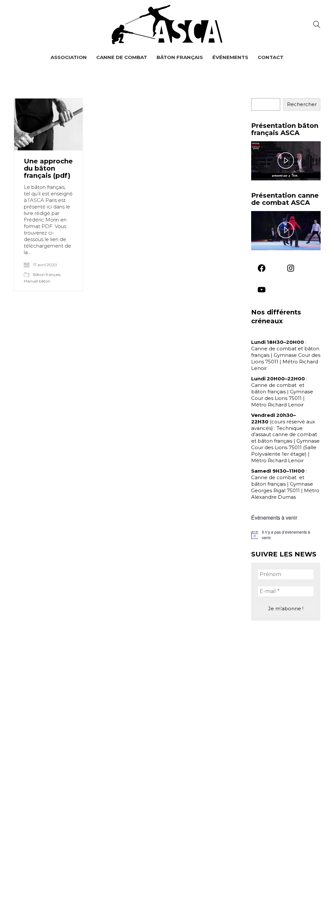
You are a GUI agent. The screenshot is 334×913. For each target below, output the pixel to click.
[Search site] (316, 25)
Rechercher (302, 104)
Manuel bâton (37, 281)
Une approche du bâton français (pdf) (48, 168)
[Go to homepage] (167, 24)
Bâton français (46, 274)
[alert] (286, 534)
